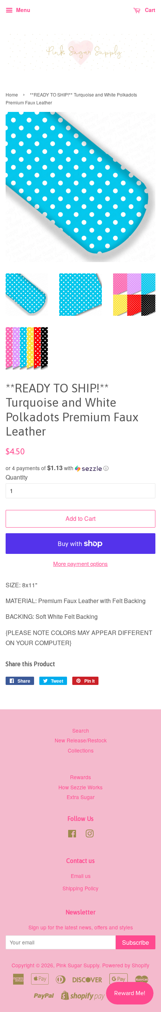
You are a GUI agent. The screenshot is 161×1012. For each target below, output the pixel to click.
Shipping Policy (80, 888)
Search (80, 730)
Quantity (17, 477)
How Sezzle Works (80, 787)
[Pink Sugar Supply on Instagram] (89, 835)
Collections (81, 750)
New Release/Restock (81, 740)
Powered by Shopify (125, 965)
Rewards (80, 777)
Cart (149, 10)
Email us (81, 875)
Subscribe (135, 942)
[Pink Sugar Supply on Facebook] (72, 835)
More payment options (80, 563)
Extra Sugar (81, 797)
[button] (80, 468)
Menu (22, 10)
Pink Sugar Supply (77, 965)
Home (12, 94)
